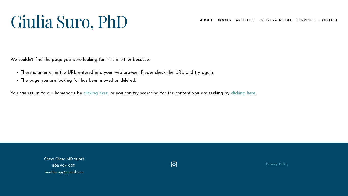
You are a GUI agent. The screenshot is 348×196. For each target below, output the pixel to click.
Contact (328, 20)
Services (306, 20)
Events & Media (275, 20)
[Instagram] (174, 164)
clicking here (96, 93)
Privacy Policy (277, 164)
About (206, 20)
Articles (245, 20)
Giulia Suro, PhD (69, 21)
